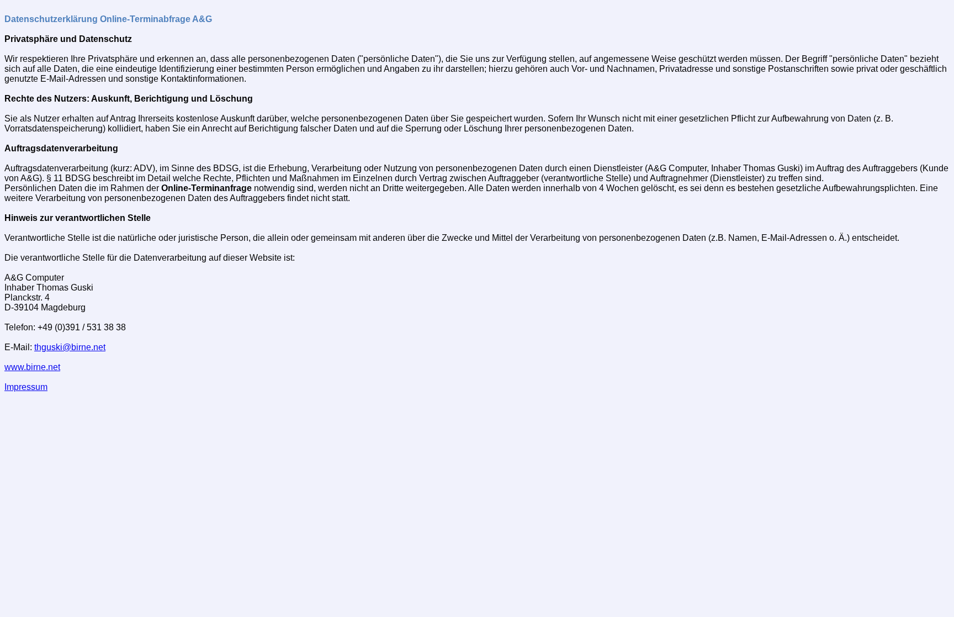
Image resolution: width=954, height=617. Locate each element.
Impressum (25, 387)
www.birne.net (32, 367)
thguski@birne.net (69, 347)
